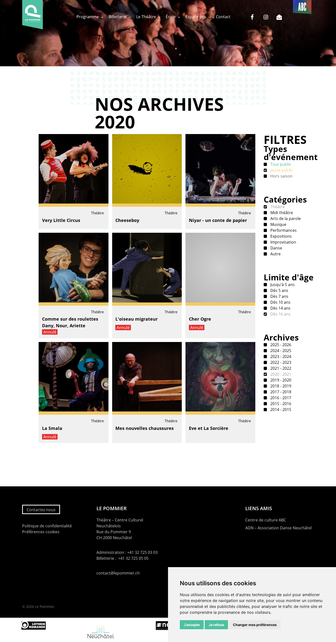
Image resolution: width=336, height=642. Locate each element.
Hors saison (280, 176)
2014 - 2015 (280, 409)
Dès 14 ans (279, 308)
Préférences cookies (41, 531)
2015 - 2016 (280, 403)
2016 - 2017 (280, 397)
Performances (283, 230)
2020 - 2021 (280, 374)
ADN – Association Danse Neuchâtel (278, 528)
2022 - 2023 (280, 362)
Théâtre (277, 206)
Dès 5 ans (278, 290)
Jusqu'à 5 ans (282, 284)
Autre (275, 254)
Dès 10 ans (279, 302)
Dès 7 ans (278, 296)
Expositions (280, 236)
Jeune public (281, 170)
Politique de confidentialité (47, 526)
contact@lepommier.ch (118, 573)
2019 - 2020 (280, 380)
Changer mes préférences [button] (255, 625)
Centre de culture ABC (265, 520)
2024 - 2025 (280, 350)
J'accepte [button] (192, 625)
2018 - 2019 (280, 386)
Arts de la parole (285, 218)
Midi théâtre (281, 212)
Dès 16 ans (279, 314)
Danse (275, 248)
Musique (277, 224)
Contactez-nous (41, 509)
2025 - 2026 (280, 344)
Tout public (280, 164)
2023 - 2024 (280, 356)
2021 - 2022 (280, 368)
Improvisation (282, 242)
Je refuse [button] (216, 625)
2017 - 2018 (280, 392)
